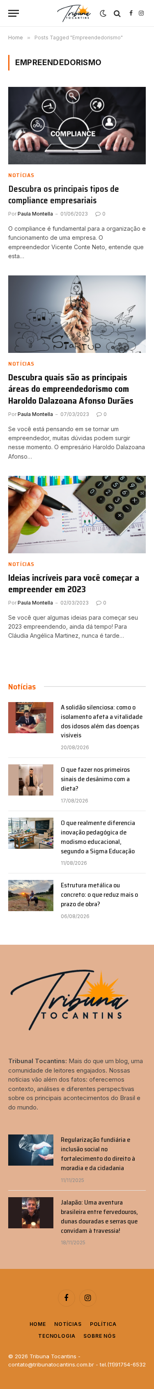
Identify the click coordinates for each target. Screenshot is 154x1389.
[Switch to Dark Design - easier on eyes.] (103, 13)
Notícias (68, 1324)
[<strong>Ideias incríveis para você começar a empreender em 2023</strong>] (77, 514)
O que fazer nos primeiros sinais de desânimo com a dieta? (95, 778)
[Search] (117, 13)
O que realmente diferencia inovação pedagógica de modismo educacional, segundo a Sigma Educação (98, 837)
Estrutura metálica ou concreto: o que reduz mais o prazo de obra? (99, 894)
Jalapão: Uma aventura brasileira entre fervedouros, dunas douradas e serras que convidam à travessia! (99, 1216)
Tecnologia (56, 1336)
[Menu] (13, 13)
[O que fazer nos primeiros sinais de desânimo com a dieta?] (30, 780)
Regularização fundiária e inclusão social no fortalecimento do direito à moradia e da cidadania (98, 1153)
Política (103, 1324)
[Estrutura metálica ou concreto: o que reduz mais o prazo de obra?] (30, 895)
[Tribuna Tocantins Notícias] (74, 13)
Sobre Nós (99, 1336)
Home (38, 1324)
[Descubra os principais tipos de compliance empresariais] (77, 125)
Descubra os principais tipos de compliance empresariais (63, 194)
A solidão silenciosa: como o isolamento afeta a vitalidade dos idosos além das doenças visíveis (102, 721)
